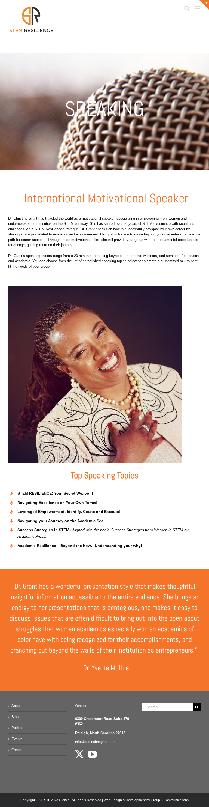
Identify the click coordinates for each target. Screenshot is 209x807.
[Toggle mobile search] (187, 8)
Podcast (17, 728)
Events (17, 739)
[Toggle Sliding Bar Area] (204, 5)
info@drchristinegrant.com (95, 742)
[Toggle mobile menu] (198, 8)
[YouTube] (92, 754)
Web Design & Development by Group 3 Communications (146, 800)
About (16, 706)
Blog (15, 717)
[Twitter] (79, 754)
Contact (17, 750)
